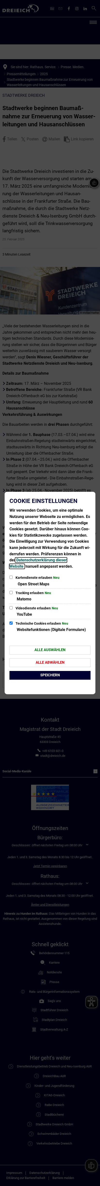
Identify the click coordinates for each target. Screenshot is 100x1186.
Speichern (50, 675)
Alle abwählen (50, 662)
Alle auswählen (50, 650)
